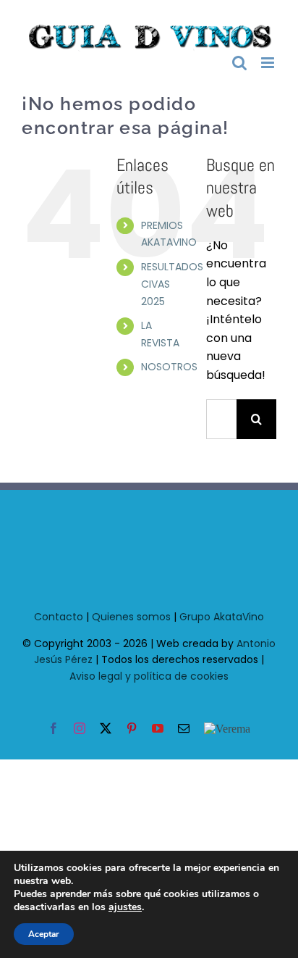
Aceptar (43, 934)
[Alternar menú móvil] (268, 59)
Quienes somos (131, 614)
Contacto (58, 614)
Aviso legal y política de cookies (149, 673)
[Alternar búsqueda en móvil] (239, 59)
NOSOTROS (169, 364)
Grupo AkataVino (221, 614)
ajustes (125, 907)
